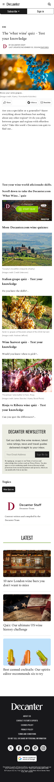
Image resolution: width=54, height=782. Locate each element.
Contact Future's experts (27, 720)
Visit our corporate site (38, 768)
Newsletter (47, 102)
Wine (4, 26)
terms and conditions (27, 733)
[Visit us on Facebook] (19, 748)
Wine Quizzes (8, 489)
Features (44, 47)
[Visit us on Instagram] (43, 748)
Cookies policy (27, 724)
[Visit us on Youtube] (27, 748)
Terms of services (32, 461)
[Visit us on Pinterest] (35, 748)
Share (9, 102)
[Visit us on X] (11, 748)
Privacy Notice (35, 463)
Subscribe (12, 11)
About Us (27, 716)
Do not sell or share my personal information (27, 738)
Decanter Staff (18, 45)
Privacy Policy (27, 729)
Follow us (34, 102)
